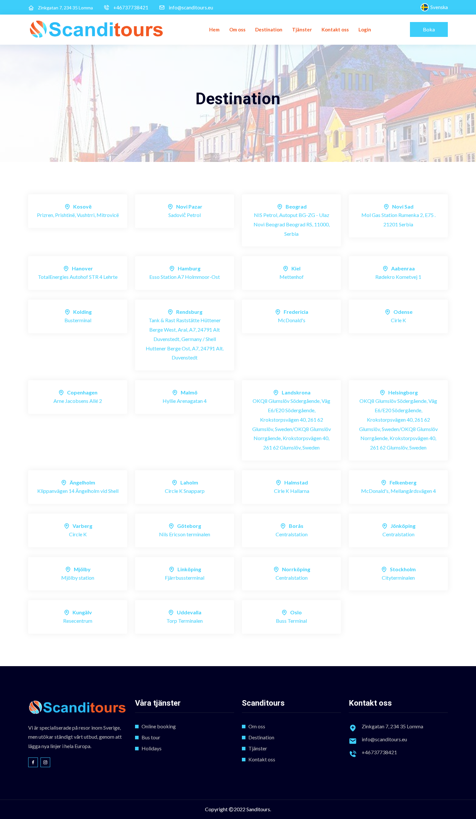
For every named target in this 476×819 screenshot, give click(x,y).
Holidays (152, 748)
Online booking (159, 726)
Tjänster (302, 29)
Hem (214, 29)
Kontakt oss (335, 29)
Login (364, 29)
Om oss (237, 29)
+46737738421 (130, 7)
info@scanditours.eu (191, 7)
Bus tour (151, 737)
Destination (268, 29)
